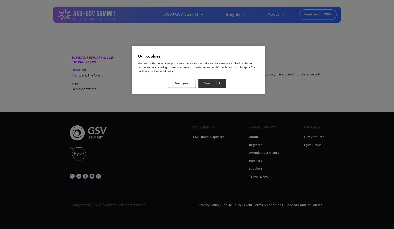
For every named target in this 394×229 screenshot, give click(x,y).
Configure (182, 83)
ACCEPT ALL (212, 83)
